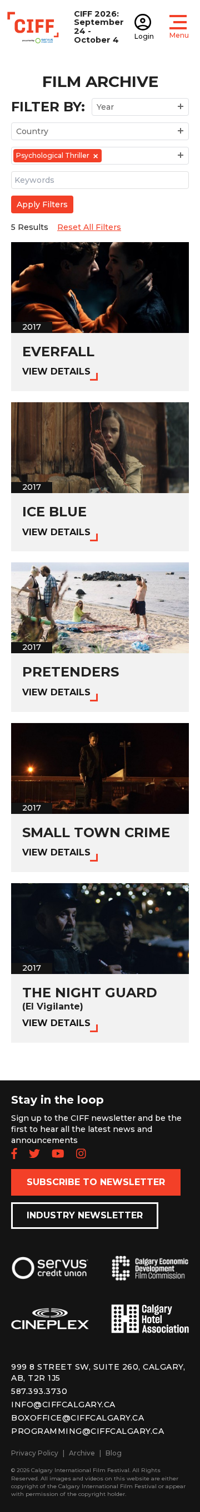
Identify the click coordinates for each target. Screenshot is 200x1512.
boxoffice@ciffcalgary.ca (77, 1418)
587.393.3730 (39, 1391)
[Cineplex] (50, 1327)
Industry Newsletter (85, 1215)
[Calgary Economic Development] (150, 1277)
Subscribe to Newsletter (96, 1182)
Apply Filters (42, 204)
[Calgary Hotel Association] (150, 1327)
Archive (82, 1453)
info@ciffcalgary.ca (63, 1405)
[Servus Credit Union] (50, 1277)
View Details (56, 371)
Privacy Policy (34, 1453)
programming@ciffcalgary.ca (87, 1431)
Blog (114, 1453)
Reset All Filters (89, 227)
